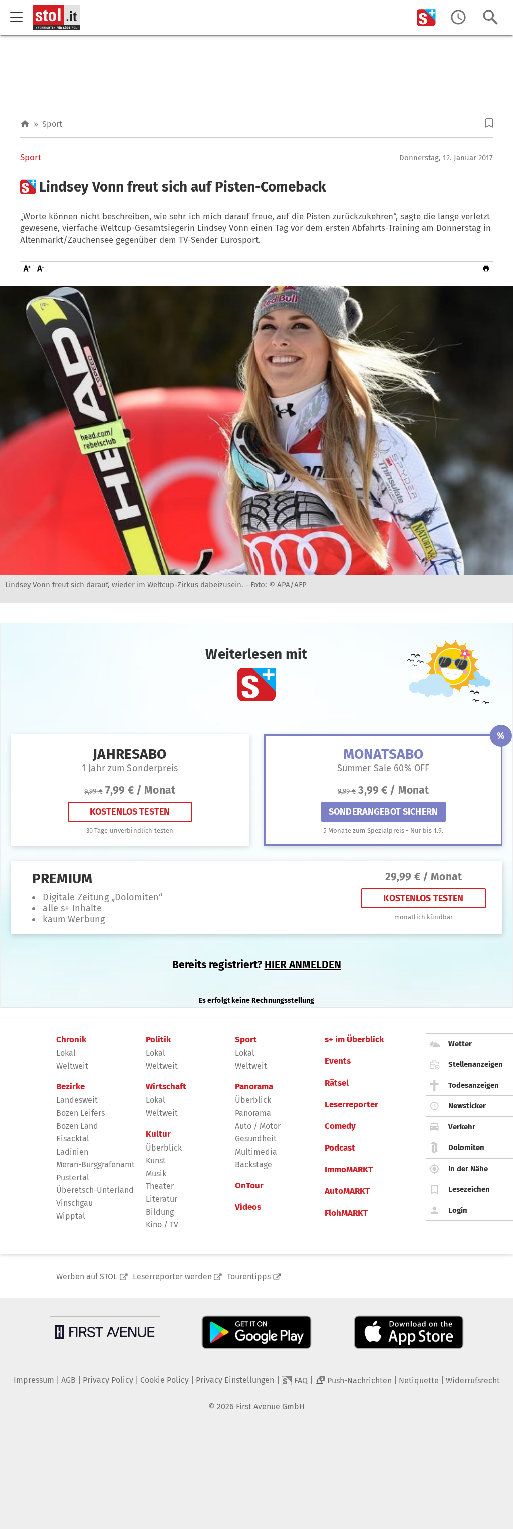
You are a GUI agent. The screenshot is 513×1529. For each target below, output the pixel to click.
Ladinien (72, 1152)
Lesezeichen (469, 1189)
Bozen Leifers (80, 1113)
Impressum (34, 1380)
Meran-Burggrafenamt (95, 1164)
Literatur (161, 1199)
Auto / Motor (258, 1126)
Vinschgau (74, 1203)
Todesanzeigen (473, 1085)
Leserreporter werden (172, 1276)
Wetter (460, 1043)
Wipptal (70, 1216)
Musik (156, 1173)
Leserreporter (351, 1105)
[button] (489, 123)
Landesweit (77, 1100)
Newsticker (467, 1105)
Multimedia (256, 1152)
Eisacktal (72, 1138)
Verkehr (461, 1126)
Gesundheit (256, 1138)
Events (338, 1061)
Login (457, 1210)
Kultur (158, 1134)
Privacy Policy (108, 1380)
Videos (248, 1207)
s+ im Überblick (354, 1040)
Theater (160, 1186)
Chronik (71, 1040)
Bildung (160, 1212)
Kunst (156, 1160)
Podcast (340, 1148)
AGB (68, 1380)
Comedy (340, 1126)
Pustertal (72, 1177)
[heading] (256, 187)
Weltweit (72, 1066)
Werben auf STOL (86, 1276)
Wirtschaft (166, 1087)
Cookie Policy (164, 1380)
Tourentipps (249, 1276)
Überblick (164, 1148)
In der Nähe (468, 1168)
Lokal (66, 1053)
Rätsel (337, 1083)
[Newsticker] (458, 17)
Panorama (254, 1087)
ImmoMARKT (349, 1170)
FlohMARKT (346, 1213)
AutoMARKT (347, 1191)
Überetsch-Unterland (95, 1190)
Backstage (253, 1164)
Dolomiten (466, 1147)
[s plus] (426, 17)
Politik (158, 1040)
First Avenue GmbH (270, 1406)
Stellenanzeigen (475, 1064)
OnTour (249, 1186)
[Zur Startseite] (25, 124)
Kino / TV (162, 1224)
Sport (52, 124)
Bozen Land (77, 1126)
